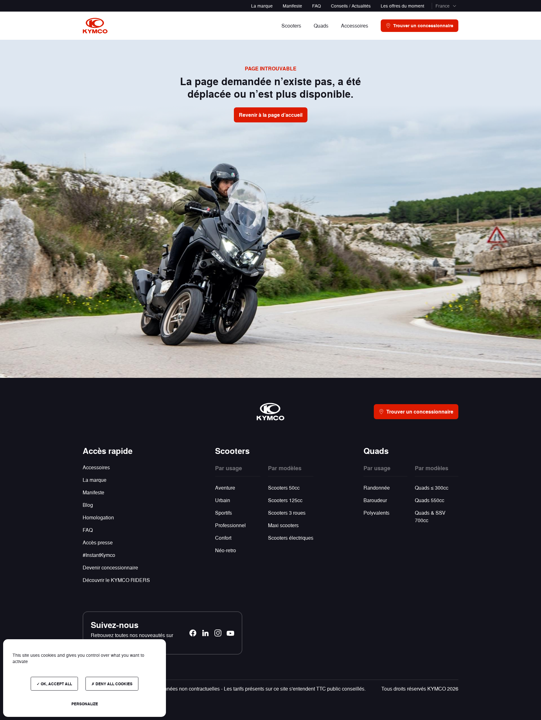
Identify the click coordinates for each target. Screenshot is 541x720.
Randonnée (376, 487)
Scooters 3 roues (287, 512)
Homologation (98, 517)
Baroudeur (375, 500)
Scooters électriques (290, 537)
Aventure (225, 487)
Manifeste (292, 6)
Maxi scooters (283, 525)
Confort (223, 537)
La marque (262, 6)
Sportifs (223, 512)
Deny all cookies (113, 684)
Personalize (84, 704)
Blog (88, 504)
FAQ (316, 6)
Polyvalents (376, 512)
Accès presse (98, 542)
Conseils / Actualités (351, 6)
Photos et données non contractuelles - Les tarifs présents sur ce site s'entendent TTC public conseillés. (251, 688)
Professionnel (230, 525)
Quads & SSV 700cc (430, 516)
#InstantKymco (99, 554)
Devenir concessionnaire (110, 567)
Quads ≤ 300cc (431, 487)
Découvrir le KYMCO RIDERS (116, 580)
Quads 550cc (429, 500)
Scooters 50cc (284, 487)
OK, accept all (56, 684)
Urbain (222, 500)
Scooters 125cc (285, 500)
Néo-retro (225, 550)
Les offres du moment (402, 6)
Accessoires (96, 467)
